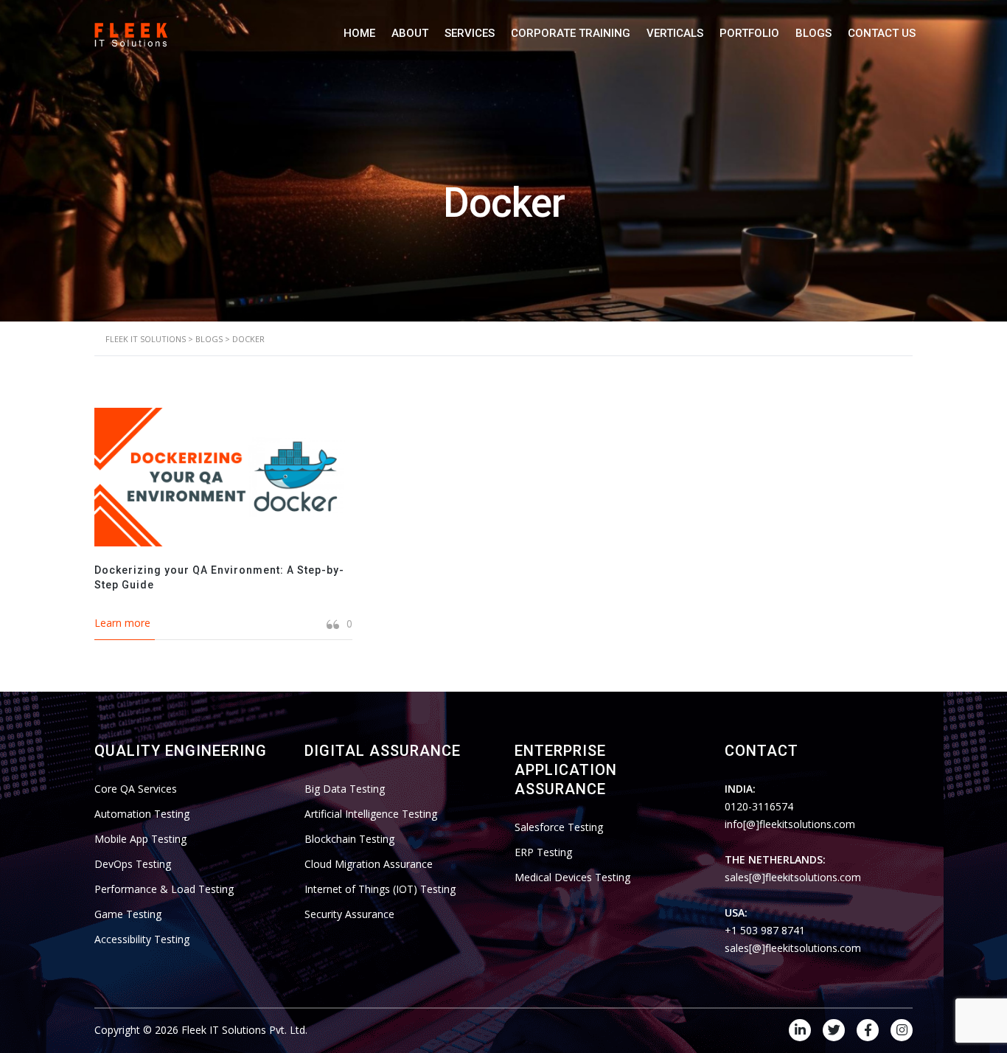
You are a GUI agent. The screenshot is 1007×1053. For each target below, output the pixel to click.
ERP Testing (543, 852)
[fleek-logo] (131, 33)
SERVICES (470, 33)
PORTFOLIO (749, 33)
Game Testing (127, 914)
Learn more (122, 623)
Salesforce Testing (559, 827)
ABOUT (409, 33)
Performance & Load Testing (164, 889)
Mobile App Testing (140, 839)
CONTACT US (882, 33)
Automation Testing (141, 814)
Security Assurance (349, 914)
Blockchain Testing (349, 839)
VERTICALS (675, 33)
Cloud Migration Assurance (368, 864)
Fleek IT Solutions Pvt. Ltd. (244, 1030)
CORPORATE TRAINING (570, 33)
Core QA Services (135, 789)
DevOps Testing (132, 864)
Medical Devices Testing (572, 877)
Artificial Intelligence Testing (370, 814)
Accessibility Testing (141, 939)
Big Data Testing (344, 789)
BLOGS (813, 33)
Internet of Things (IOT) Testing (380, 889)
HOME (359, 33)
